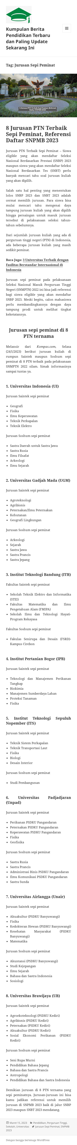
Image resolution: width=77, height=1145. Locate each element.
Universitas (22, 1126)
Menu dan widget (67, 32)
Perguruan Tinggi (57, 1123)
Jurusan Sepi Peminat (47, 1126)
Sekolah (10, 1126)
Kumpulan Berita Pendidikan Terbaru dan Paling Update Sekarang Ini (28, 38)
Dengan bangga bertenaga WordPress (27, 1140)
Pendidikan (39, 1123)
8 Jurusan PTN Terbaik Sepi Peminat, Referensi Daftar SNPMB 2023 (38, 134)
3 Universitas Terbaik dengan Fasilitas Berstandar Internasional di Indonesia (37, 265)
